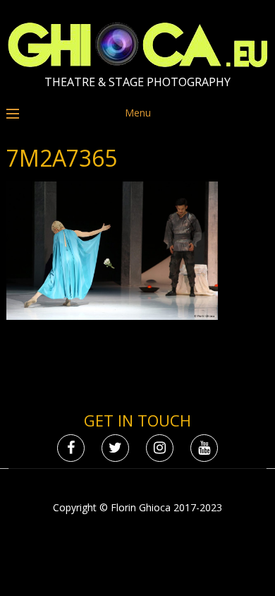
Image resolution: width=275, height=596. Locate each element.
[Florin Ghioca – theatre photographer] (138, 64)
